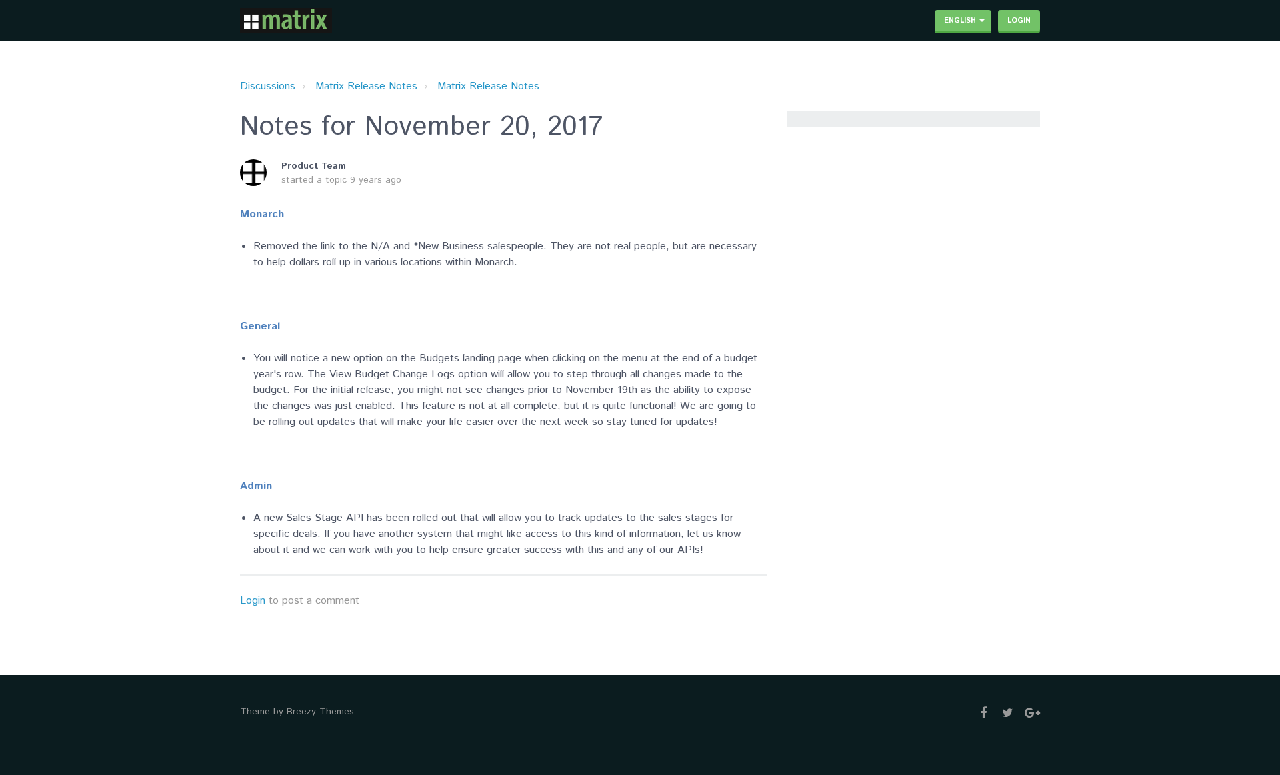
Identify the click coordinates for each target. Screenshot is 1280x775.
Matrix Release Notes (366, 86)
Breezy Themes (320, 711)
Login (252, 600)
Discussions (267, 86)
